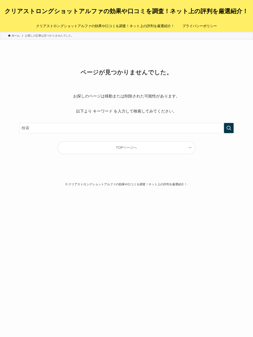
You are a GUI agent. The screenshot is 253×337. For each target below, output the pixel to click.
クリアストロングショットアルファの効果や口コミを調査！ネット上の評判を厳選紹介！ (126, 11)
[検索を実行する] (229, 128)
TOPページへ (126, 148)
